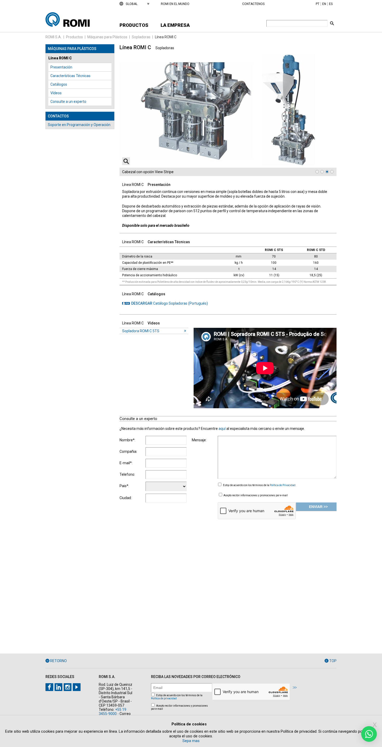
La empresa (175, 25)
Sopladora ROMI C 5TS (140, 331)
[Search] (332, 23)
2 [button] (322, 171)
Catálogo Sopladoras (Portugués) (169, 303)
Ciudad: (126, 498)
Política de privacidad (164, 698)
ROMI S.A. (53, 37)
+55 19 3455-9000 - (112, 711)
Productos (134, 25)
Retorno (58, 661)
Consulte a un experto (68, 101)
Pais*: (124, 486)
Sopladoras (141, 37)
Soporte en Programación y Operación (79, 125)
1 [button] (317, 171)
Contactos (58, 116)
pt (317, 4)
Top (333, 661)
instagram (67, 687)
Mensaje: (199, 440)
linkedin (58, 687)
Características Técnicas (70, 76)
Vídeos (56, 93)
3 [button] (327, 171)
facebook (49, 687)
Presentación (61, 67)
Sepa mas (191, 740)
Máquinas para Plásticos (107, 37)
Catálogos (58, 84)
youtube (77, 687)
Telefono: (127, 474)
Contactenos (253, 4)
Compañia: (128, 451)
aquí (222, 428)
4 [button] (332, 171)
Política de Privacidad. (283, 485)
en (324, 4)
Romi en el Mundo (175, 4)
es (331, 4)
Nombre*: (127, 440)
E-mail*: (126, 463)
